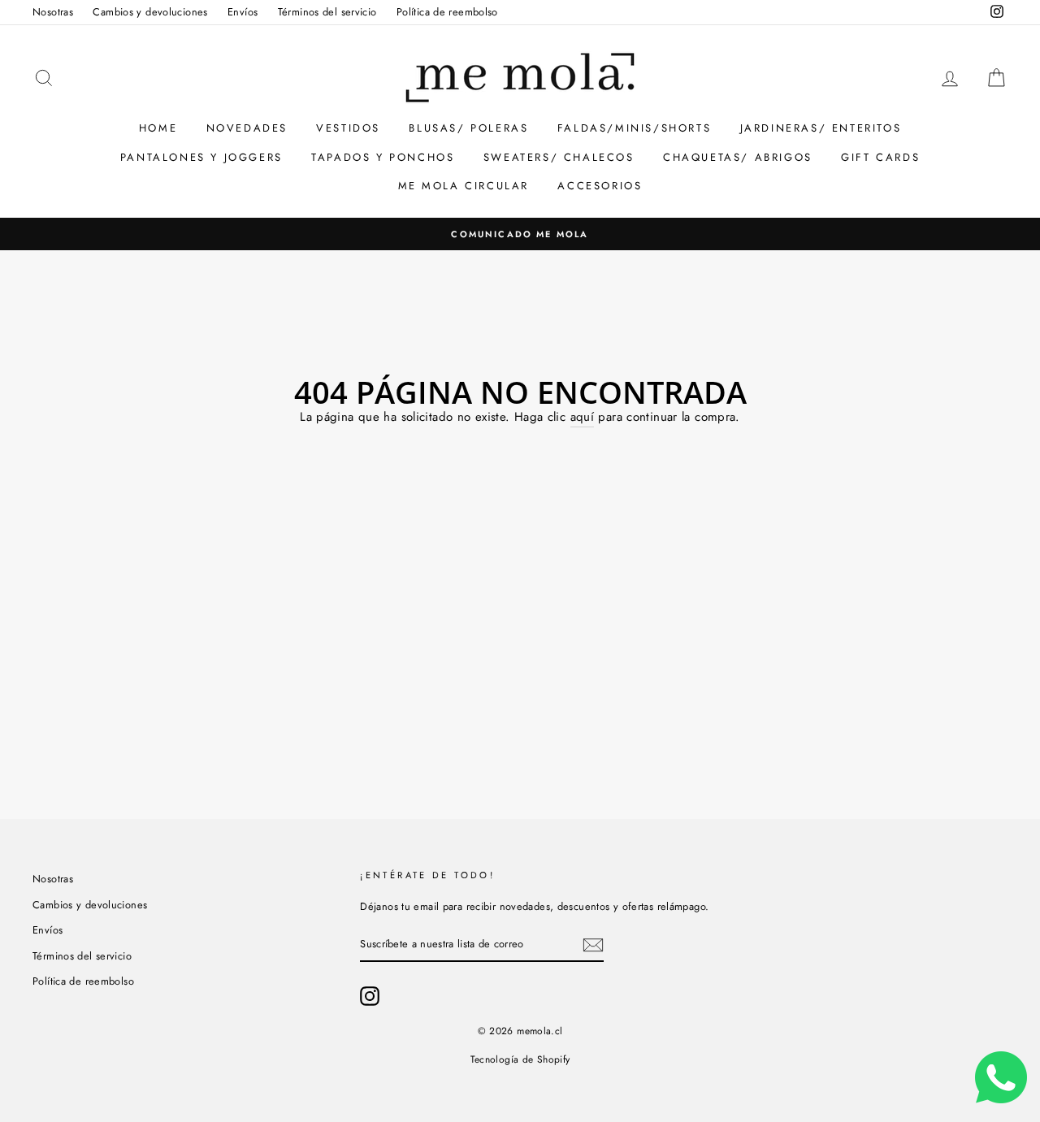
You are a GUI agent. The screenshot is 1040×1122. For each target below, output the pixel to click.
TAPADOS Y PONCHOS (382, 157)
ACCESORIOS (599, 185)
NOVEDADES (247, 128)
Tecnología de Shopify (520, 1059)
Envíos (243, 11)
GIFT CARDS (880, 157)
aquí (582, 417)
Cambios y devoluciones (150, 11)
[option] (520, 234)
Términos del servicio (327, 11)
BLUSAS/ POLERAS (468, 128)
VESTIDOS (348, 128)
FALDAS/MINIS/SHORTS (634, 128)
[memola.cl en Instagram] (369, 996)
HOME (158, 128)
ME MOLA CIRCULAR (464, 185)
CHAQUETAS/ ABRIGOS (737, 157)
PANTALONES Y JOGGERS (201, 157)
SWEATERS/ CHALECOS (559, 157)
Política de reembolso (447, 11)
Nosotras (52, 11)
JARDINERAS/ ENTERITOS (821, 128)
